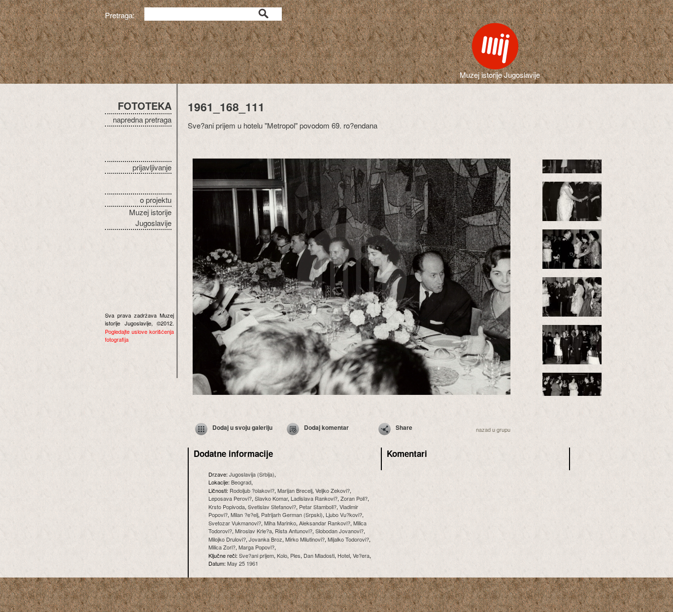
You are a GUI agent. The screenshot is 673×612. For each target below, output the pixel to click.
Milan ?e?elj (244, 514)
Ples (295, 555)
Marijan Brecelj (294, 490)
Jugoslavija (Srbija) (251, 474)
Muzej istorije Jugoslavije (150, 217)
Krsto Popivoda (226, 507)
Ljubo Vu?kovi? (344, 514)
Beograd (241, 482)
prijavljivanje (152, 167)
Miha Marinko (280, 523)
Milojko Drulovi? (227, 539)
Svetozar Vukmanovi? (234, 523)
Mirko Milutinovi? (305, 539)
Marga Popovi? (256, 547)
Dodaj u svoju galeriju (242, 427)
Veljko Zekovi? (332, 490)
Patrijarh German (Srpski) (292, 514)
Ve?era (361, 555)
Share (404, 427)
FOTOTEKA (144, 105)
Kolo (282, 555)
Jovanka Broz (265, 539)
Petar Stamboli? (317, 507)
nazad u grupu (493, 429)
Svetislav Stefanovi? (272, 507)
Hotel (343, 555)
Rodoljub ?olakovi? (252, 490)
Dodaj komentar (326, 427)
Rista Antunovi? (293, 531)
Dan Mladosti (319, 555)
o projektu (155, 199)
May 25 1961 (242, 563)
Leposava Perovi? (230, 498)
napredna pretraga (142, 119)
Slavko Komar (271, 498)
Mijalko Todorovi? (348, 539)
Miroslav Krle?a (253, 531)
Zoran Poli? (354, 498)
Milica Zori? (222, 547)
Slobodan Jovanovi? (339, 531)
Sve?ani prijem (256, 555)
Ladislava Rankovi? (314, 498)
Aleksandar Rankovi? (324, 523)
